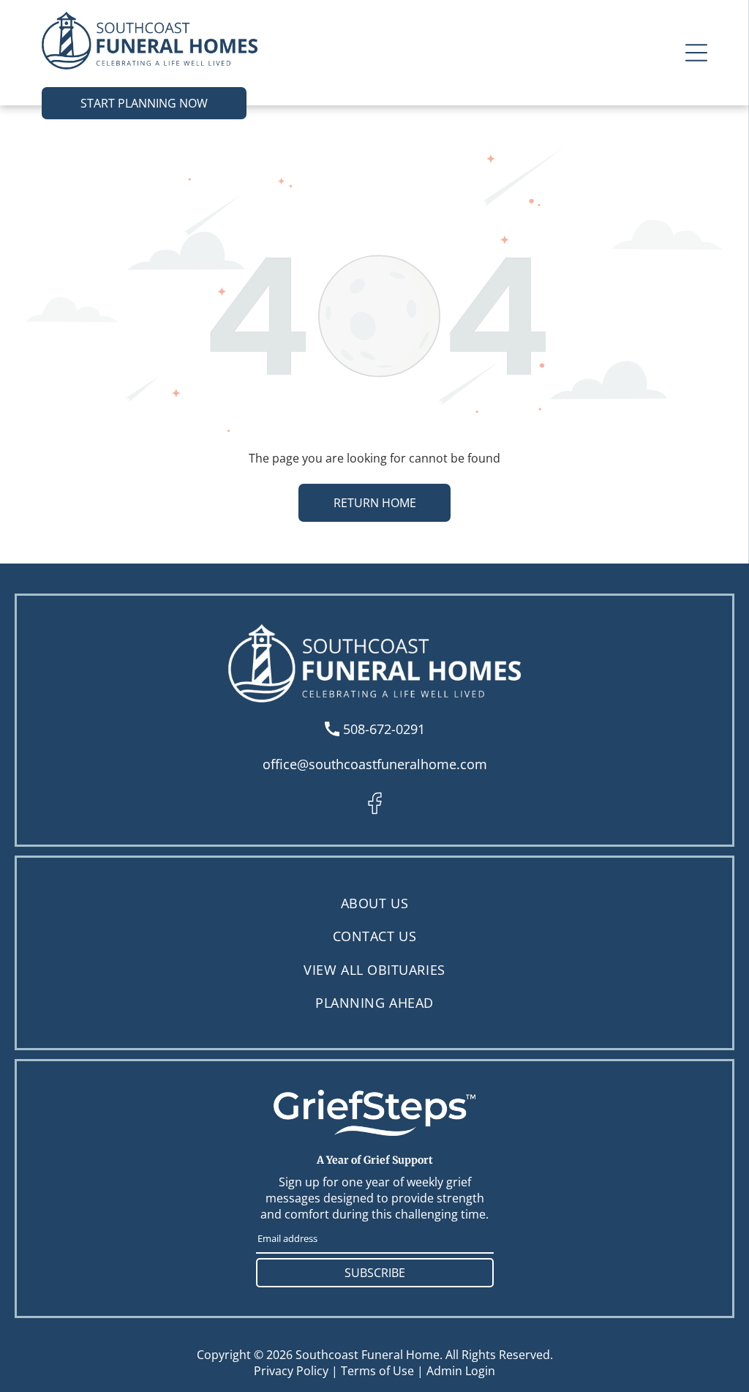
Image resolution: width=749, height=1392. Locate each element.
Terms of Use (377, 1371)
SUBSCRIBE (375, 1273)
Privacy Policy (291, 1371)
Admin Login (460, 1371)
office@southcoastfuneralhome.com (375, 764)
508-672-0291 (384, 729)
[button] (696, 53)
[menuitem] (374, 903)
